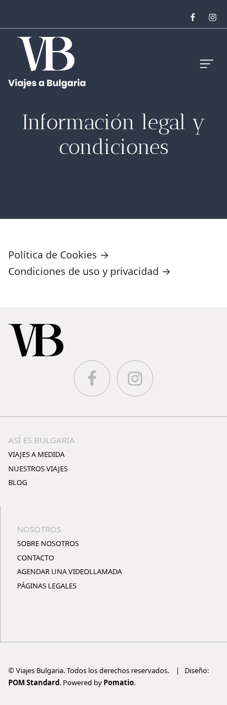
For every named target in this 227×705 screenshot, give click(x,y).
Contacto (35, 558)
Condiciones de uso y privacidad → (89, 271)
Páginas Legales (47, 586)
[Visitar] (193, 17)
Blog (17, 482)
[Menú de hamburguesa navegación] (206, 63)
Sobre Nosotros (48, 543)
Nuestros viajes (38, 468)
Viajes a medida (36, 454)
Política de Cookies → (58, 254)
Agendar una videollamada (69, 571)
